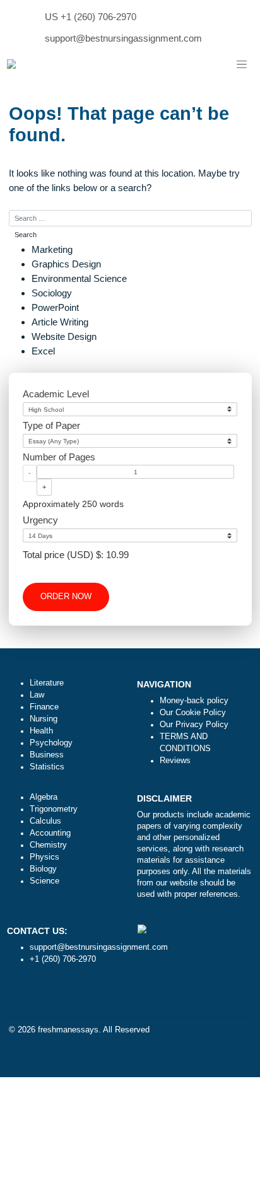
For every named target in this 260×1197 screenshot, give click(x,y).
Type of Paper (51, 425)
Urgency (40, 520)
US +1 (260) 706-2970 (90, 16)
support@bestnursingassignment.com (123, 38)
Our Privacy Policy (194, 724)
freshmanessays (68, 1029)
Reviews (175, 760)
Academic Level (56, 393)
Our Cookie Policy (193, 712)
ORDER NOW (66, 596)
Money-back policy (194, 700)
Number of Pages (59, 457)
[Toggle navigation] (241, 65)
